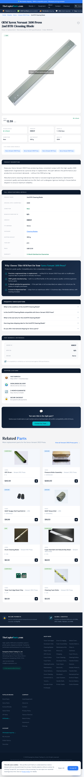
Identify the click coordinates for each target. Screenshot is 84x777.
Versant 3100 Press (23, 15)
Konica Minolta (6, 707)
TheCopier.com (12, 6)
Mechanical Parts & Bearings (74, 674)
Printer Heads (60, 684)
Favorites (5, 744)
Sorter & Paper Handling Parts (73, 678)
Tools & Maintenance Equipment (47, 681)
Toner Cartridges (49, 640)
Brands (31, 6)
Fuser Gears (60, 664)
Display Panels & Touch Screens (74, 668)
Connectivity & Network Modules (49, 678)
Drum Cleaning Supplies (48, 674)
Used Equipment (27, 699)
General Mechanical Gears (74, 664)
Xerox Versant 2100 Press (12, 151)
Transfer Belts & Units (74, 644)
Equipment (41, 6)
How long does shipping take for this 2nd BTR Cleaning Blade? (41, 323)
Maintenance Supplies (47, 668)
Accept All (73, 768)
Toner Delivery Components (48, 671)
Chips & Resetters (72, 647)
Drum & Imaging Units (61, 641)
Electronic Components (60, 668)
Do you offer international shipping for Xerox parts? (41, 329)
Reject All (61, 768)
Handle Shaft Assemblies (60, 681)
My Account (6, 737)
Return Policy (26, 718)
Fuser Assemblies (61, 644)
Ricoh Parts (5, 699)
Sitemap (24, 726)
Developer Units (48, 644)
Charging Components (60, 654)
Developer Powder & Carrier (61, 674)
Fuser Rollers (48, 657)
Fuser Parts (47, 661)
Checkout (66, 6)
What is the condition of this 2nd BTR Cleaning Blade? (41, 307)
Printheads (47, 688)
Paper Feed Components (48, 651)
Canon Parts (6, 711)
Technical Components (73, 651)
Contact (58, 6)
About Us (50, 6)
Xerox (15, 15)
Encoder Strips (48, 684)
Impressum (25, 722)
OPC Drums (47, 654)
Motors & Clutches (59, 651)
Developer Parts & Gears (61, 661)
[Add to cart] (36, 481)
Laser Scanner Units (60, 678)
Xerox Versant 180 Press (67, 151)
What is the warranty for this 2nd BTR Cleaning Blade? (41, 318)
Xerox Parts (6, 703)
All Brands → (6, 718)
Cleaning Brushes (49, 664)
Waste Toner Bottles (73, 641)
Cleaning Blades (32, 231)
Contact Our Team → (41, 423)
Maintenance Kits (61, 647)
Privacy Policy (26, 711)
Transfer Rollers (73, 661)
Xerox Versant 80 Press (49, 151)
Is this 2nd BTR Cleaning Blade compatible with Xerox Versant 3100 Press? (41, 312)
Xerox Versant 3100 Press (31, 151)
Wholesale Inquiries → (9, 733)
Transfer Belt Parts (73, 671)
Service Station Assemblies (73, 681)
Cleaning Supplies (61, 671)
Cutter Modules (73, 684)
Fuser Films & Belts (73, 654)
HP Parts (5, 714)
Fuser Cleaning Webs (60, 658)
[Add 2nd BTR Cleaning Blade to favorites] (78, 23)
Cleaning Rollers (74, 657)
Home (4, 15)
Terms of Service (27, 714)
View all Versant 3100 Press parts (67, 443)
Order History (6, 740)
